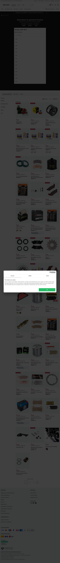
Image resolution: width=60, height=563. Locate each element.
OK (47, 289)
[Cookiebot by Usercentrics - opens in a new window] (50, 272)
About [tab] (47, 275)
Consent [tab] (12, 275)
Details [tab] (30, 275)
